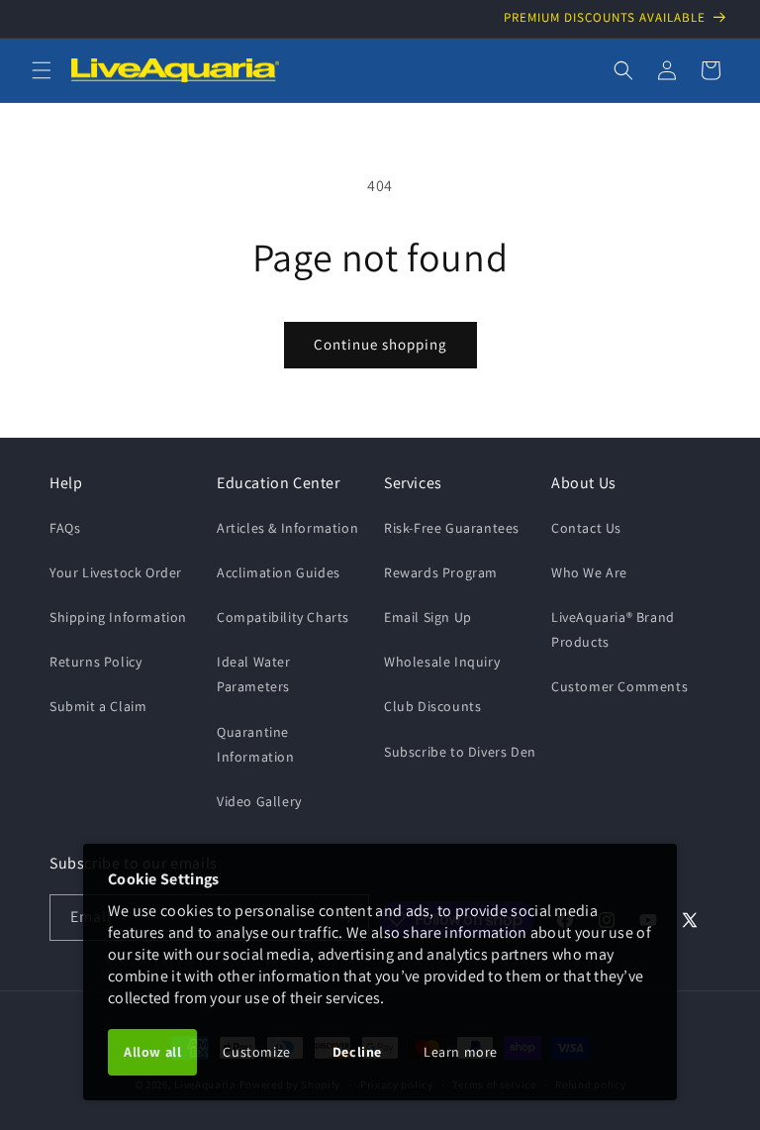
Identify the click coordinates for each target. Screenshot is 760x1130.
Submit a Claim (97, 706)
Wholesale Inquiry (442, 661)
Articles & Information (287, 528)
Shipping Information (118, 617)
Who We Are (589, 572)
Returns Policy (95, 661)
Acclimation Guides (278, 572)
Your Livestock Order (115, 572)
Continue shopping (380, 344)
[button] (41, 70)
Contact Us (586, 528)
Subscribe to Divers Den (460, 752)
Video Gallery (259, 801)
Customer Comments (619, 686)
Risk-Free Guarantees (452, 528)
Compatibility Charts (283, 617)
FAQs (64, 528)
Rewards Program (441, 572)
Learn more (461, 1052)
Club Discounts (432, 706)
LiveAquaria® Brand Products (613, 629)
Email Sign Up (428, 617)
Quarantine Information (256, 744)
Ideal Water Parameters (254, 674)
